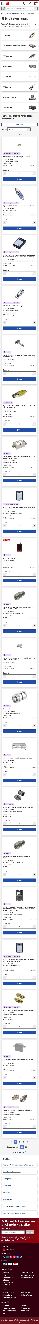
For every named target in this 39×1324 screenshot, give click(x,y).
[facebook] (17, 1257)
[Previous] (15, 134)
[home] (2, 13)
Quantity (6, 170)
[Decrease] (5, 173)
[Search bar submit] (35, 8)
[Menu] (2, 3)
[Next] (23, 134)
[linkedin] (7, 1257)
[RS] (7, 3)
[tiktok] (21, 1257)
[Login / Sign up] (29, 3)
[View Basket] (35, 3)
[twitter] (4, 1257)
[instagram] (14, 1257)
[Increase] (34, 173)
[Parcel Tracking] (24, 3)
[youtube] (10, 1257)
